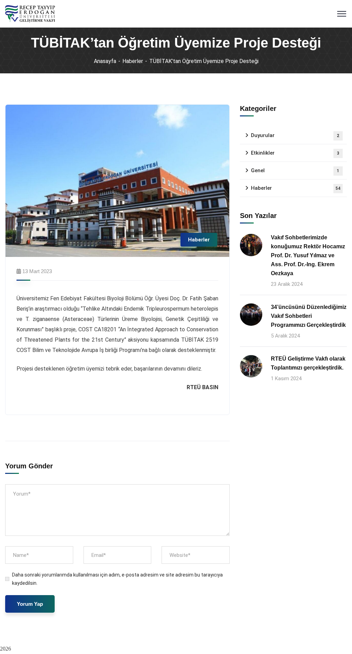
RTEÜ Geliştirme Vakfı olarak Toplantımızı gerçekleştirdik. (308, 363)
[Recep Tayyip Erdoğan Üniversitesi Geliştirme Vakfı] (30, 13)
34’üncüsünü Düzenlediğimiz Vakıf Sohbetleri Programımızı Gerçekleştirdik (308, 316)
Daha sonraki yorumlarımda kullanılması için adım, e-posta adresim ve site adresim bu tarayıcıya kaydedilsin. (117, 579)
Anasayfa (105, 61)
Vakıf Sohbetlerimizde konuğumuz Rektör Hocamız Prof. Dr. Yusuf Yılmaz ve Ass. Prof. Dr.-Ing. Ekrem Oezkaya (308, 255)
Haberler (132, 61)
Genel (295, 170)
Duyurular (295, 135)
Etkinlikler (295, 153)
